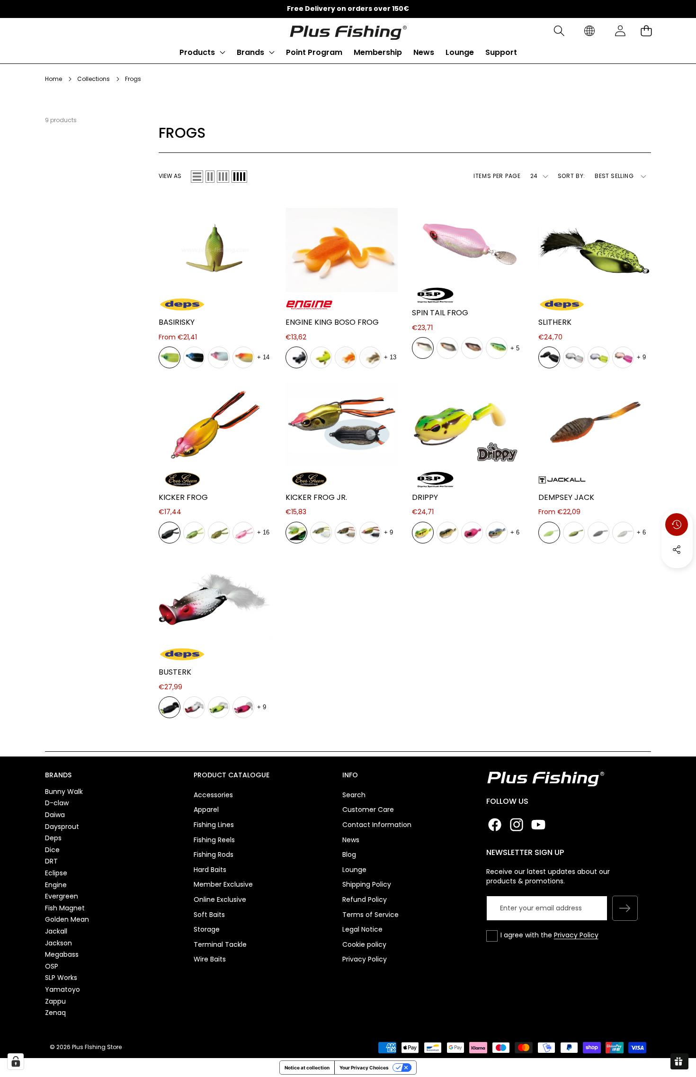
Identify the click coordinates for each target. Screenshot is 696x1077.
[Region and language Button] (589, 31)
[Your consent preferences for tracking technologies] (16, 1061)
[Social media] (676, 549)
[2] (209, 176)
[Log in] (620, 31)
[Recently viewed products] (676, 524)
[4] (239, 176)
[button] (559, 31)
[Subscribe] (625, 908)
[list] (197, 176)
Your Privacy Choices (364, 1067)
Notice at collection (307, 1067)
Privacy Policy (576, 935)
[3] (223, 176)
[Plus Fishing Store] (348, 31)
